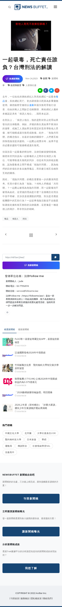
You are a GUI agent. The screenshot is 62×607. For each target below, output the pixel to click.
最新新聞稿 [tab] (23, 329)
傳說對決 (22, 445)
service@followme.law (27, 290)
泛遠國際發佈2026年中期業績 (30, 352)
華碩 (44, 439)
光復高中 (9, 452)
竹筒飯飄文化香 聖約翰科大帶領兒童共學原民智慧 (37, 366)
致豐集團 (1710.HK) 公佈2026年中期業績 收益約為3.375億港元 (36, 380)
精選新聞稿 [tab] (9, 329)
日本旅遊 (31, 439)
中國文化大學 (12, 433)
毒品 (6, 218)
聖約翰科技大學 (13, 439)
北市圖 (28, 433)
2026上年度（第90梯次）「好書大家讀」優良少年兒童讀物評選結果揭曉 (36, 406)
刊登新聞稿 (31, 498)
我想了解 (31, 568)
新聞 (45, 78)
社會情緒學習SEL (41, 445)
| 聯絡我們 (47, 598)
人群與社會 (30, 85)
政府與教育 (16, 85)
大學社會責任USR (46, 433)
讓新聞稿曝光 (31, 531)
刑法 (25, 218)
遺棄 (31, 105)
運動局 (8, 445)
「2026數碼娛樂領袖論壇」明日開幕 (33, 392)
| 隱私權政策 (36, 598)
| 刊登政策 (15, 598)
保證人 (15, 218)
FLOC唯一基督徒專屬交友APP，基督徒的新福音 (37, 340)
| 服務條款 (25, 598)
